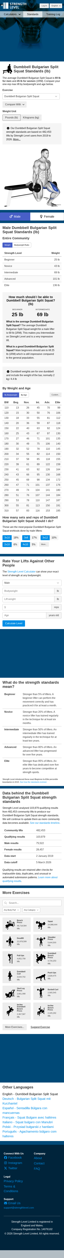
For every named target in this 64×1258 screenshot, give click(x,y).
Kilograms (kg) (31, 117)
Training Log (53, 14)
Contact (39, 1163)
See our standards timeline (44, 823)
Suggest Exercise (40, 1027)
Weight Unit (9, 111)
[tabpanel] (32, 269)
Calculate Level (13, 623)
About (38, 1158)
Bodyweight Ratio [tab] (21, 245)
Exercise (7, 90)
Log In (44, 6)
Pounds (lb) (11, 117)
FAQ (37, 1168)
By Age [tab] (24, 395)
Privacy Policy (13, 1181)
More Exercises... (14, 1027)
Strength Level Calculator (21, 571)
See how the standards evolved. (33, 782)
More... (17, 139)
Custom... (55, 395)
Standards (32, 14)
